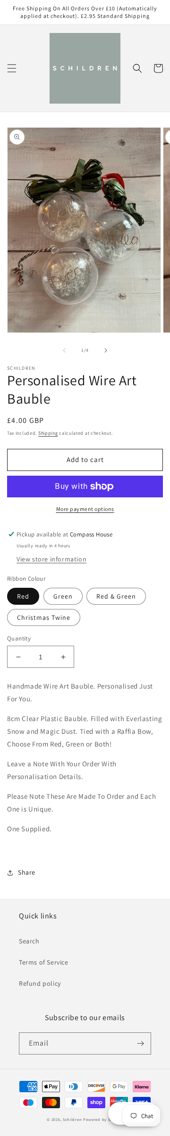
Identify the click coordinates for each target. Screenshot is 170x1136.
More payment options (85, 508)
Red (23, 596)
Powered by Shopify (103, 1119)
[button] (11, 68)
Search (29, 941)
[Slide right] (105, 350)
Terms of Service (43, 962)
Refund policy (40, 983)
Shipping (48, 433)
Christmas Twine (43, 617)
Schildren (72, 1119)
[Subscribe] (140, 1043)
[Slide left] (64, 350)
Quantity (19, 638)
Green (63, 596)
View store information (51, 559)
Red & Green (116, 596)
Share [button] (26, 872)
